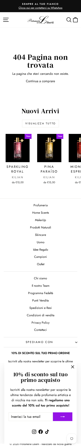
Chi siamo (40, 278)
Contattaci (40, 330)
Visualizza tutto (40, 123)
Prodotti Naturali (40, 227)
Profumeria (40, 205)
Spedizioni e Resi (40, 308)
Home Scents (40, 212)
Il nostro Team (40, 285)
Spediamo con (39, 342)
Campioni (40, 257)
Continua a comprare (40, 81)
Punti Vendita (40, 300)
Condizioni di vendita (40, 315)
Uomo (40, 242)
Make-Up (40, 220)
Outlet (40, 264)
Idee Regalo (40, 249)
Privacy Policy (40, 322)
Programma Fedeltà (40, 293)
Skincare (40, 235)
